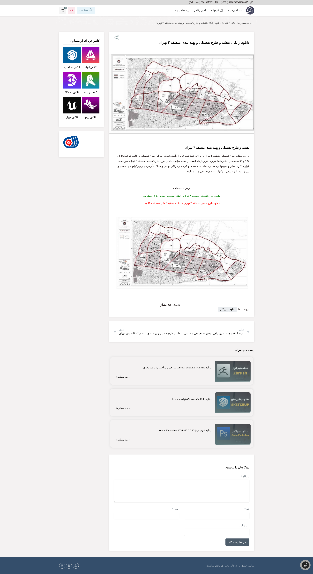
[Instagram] (62, 566)
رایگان (223, 309)
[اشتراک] (116, 37)
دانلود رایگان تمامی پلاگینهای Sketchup (191, 399)
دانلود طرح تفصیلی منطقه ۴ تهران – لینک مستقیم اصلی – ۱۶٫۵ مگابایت (181, 195)
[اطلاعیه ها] (71, 10)
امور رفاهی (200, 10)
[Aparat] (76, 566)
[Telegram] (69, 566)
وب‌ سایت (244, 525)
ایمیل (175, 508)
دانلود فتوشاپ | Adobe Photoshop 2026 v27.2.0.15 (184, 430)
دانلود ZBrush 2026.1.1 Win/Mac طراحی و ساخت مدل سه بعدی (177, 367)
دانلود (232, 309)
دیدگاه (245, 476)
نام (246, 508)
